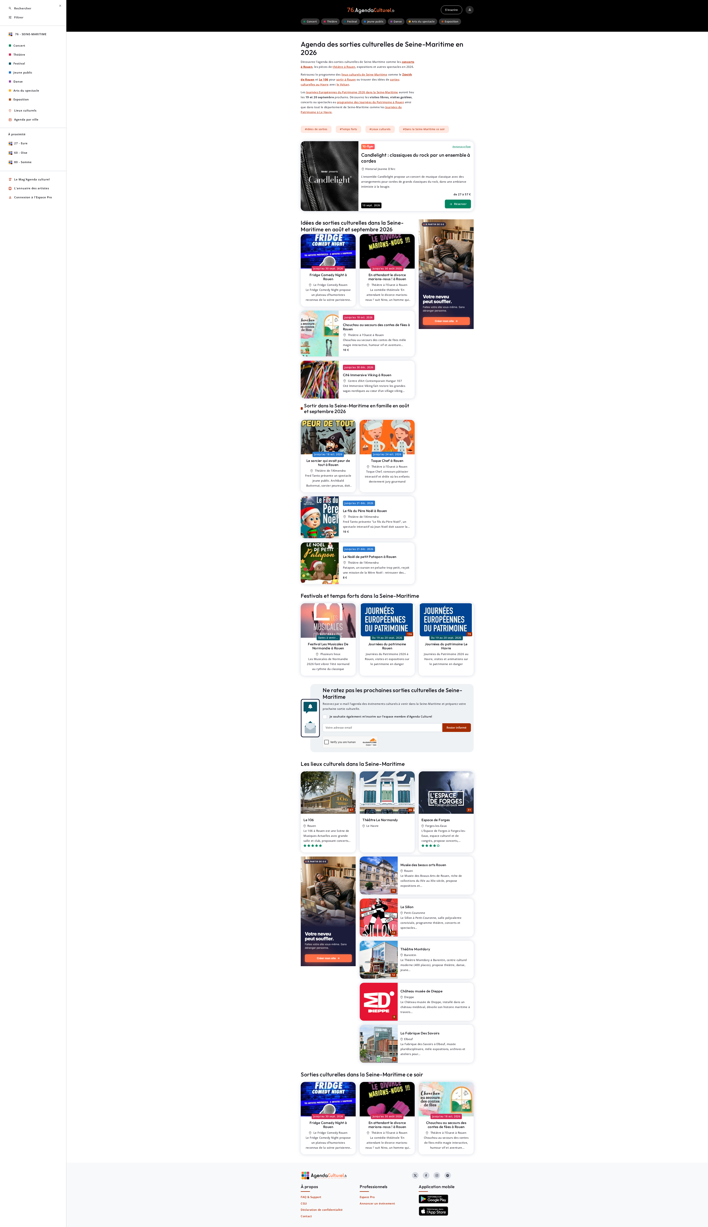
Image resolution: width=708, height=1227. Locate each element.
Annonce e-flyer (461, 146)
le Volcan (343, 84)
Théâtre (332, 21)
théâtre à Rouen (344, 67)
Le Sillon (407, 907)
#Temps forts (348, 129)
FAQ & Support (311, 1197)
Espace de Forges (435, 820)
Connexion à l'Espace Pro (30, 197)
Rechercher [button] (19, 8)
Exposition (451, 21)
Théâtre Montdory (415, 949)
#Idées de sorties (316, 129)
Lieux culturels (22, 111)
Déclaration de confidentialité (322, 1210)
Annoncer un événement (377, 1203)
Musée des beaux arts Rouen (423, 865)
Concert (312, 21)
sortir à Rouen (346, 79)
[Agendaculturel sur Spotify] (447, 1175)
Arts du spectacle (423, 21)
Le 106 (308, 820)
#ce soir (424, 129)
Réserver (458, 204)
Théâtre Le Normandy (380, 820)
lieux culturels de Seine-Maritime (364, 74)
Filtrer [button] (15, 17)
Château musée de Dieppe (421, 991)
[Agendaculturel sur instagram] (436, 1175)
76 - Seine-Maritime (30, 34)
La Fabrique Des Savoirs (419, 1033)
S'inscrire (451, 10)
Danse (398, 21)
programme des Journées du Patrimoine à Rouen (370, 102)
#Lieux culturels (380, 129)
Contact (306, 1216)
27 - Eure (21, 143)
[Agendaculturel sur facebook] (426, 1175)
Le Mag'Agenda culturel (29, 179)
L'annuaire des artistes (28, 188)
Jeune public (375, 21)
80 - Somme (23, 162)
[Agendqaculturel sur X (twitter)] (415, 1175)
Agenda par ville (23, 120)
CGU (304, 1203)
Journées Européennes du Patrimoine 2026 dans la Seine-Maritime (352, 92)
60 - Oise (20, 152)
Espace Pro (367, 1197)
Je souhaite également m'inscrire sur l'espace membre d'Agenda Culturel (381, 716)
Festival (352, 21)
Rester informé (456, 727)
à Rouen (328, 277)
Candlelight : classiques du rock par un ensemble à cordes (415, 158)
